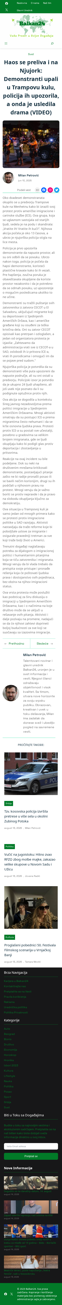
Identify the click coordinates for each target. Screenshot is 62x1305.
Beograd (9, 1034)
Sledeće (42, 643)
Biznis (7, 1039)
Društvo (9, 1044)
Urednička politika (15, 1007)
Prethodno (16, 643)
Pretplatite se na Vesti (17, 991)
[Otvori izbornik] (6, 43)
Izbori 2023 (11, 1065)
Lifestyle (9, 1076)
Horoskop (10, 1055)
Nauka (8, 1081)
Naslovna (22, 2)
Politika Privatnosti (16, 1012)
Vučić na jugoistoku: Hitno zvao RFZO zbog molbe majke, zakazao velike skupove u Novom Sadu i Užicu (29, 861)
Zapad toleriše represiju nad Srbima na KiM (28, 1215)
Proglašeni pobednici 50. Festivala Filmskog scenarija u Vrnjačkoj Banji (30, 950)
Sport (7, 1097)
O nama (35, 2)
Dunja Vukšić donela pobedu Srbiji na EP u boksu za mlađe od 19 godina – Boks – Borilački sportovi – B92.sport (30, 1243)
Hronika (9, 1060)
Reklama (9, 1002)
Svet (31, 54)
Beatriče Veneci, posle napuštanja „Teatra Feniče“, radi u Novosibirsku (27, 1272)
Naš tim (47, 2)
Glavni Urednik (25, 10)
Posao (8, 1091)
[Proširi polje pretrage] (52, 43)
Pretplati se (31, 1156)
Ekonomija (10, 1049)
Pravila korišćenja (15, 996)
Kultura (10, 937)
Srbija (9, 803)
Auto (7, 1028)
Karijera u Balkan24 (16, 981)
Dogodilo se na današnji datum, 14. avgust (27, 1191)
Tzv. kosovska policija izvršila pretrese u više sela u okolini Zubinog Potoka (26, 816)
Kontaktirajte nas (15, 986)
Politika (10, 846)
